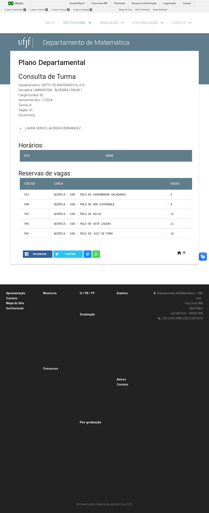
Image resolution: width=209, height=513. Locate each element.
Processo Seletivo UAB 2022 (59, 428)
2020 (10, 373)
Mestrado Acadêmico (93, 427)
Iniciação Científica (92, 298)
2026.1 (11, 405)
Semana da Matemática (132, 304)
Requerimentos (90, 384)
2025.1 (11, 416)
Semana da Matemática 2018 (134, 336)
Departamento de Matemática (86, 42)
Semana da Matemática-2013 (134, 358)
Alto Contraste (142, 9)
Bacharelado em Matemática (97, 320)
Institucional (74, 23)
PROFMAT (87, 444)
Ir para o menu (38, 9)
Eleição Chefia (15, 356)
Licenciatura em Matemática (97, 325)
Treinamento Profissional (95, 309)
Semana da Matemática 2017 (134, 342)
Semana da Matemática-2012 (134, 363)
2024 (10, 362)
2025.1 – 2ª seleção (55, 352)
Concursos (50, 368)
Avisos (121, 379)
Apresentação (15, 293)
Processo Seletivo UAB (56, 460)
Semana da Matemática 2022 (134, 325)
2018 (10, 378)
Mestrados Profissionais (94, 433)
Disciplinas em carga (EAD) (96, 357)
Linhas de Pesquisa (18, 427)
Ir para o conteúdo (14, 9)
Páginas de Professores (20, 421)
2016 (10, 384)
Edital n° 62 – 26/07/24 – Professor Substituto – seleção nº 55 (61, 401)
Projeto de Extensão (92, 304)
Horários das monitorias (58, 325)
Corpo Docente (15, 330)
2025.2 (11, 411)
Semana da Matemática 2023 (134, 320)
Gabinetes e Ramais (18, 340)
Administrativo (15, 324)
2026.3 (48, 320)
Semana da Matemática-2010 (134, 374)
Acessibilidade (160, 9)
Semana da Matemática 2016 (134, 347)
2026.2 (11, 400)
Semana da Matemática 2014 (134, 352)
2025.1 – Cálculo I (54, 363)
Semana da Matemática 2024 (134, 314)
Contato (12, 298)
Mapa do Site (125, 9)
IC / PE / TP (87, 293)
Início (50, 23)
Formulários (14, 432)
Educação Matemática (94, 438)
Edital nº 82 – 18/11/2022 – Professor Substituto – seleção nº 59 (61, 439)
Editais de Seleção (54, 314)
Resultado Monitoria (55, 331)
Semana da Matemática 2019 (134, 331)
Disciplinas (88, 341)
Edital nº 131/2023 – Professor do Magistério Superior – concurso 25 (57, 417)
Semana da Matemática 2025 (134, 309)
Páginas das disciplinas (95, 374)
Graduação (109, 23)
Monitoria (50, 293)
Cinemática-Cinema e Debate (134, 298)
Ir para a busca (60, 9)
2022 (10, 367)
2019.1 (48, 309)
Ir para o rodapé (82, 9)
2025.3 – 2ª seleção (55, 342)
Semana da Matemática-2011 (134, 369)
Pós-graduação (145, 23)
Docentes (13, 335)
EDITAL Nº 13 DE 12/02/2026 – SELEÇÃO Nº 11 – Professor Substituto (60, 384)
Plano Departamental (93, 379)
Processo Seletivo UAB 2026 (59, 374)
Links (11, 438)
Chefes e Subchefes (18, 313)
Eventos (179, 23)
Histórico (12, 319)
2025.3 (48, 347)
